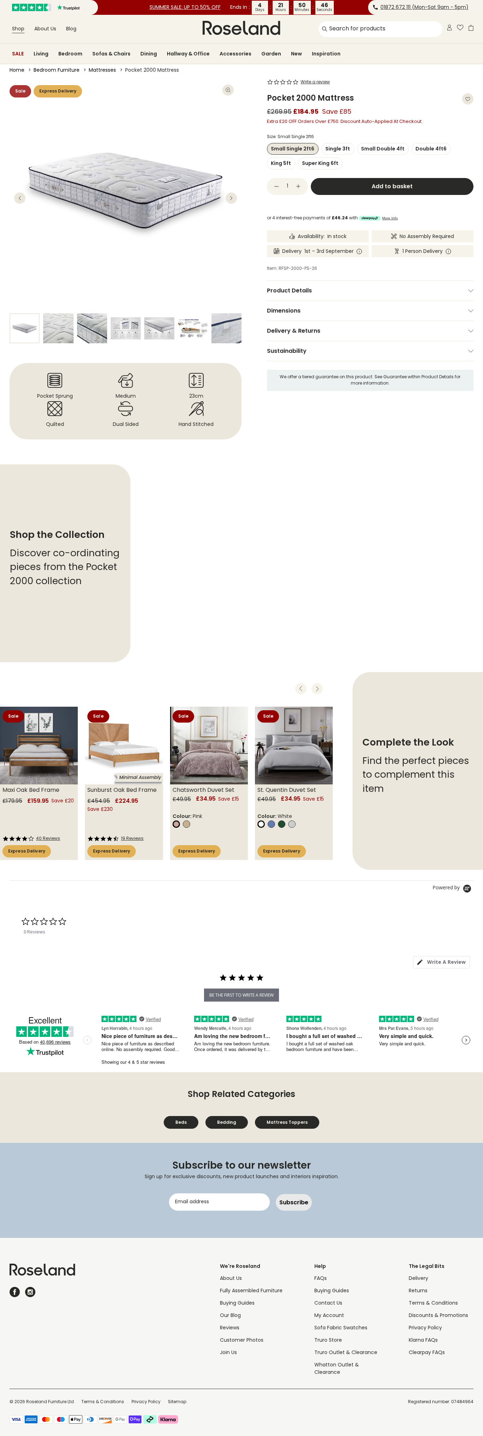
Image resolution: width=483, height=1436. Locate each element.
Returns (418, 1291)
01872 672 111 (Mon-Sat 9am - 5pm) (424, 7)
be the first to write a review (241, 995)
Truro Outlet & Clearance (345, 1352)
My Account (329, 1315)
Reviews (229, 1328)
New (296, 53)
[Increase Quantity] (298, 186)
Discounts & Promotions (438, 1315)
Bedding (226, 1122)
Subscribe (293, 1202)
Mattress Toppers (287, 1122)
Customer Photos (241, 1340)
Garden (271, 53)
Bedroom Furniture (57, 70)
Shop (18, 29)
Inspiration (326, 53)
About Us (45, 29)
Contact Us (328, 1303)
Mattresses (102, 70)
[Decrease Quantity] (276, 186)
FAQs (320, 1278)
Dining (148, 53)
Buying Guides (237, 1303)
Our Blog (230, 1315)
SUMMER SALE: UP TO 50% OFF (185, 7)
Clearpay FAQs (427, 1352)
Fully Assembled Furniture (251, 1291)
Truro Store (328, 1340)
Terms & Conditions (433, 1303)
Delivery (418, 1278)
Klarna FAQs (423, 1340)
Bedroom (70, 53)
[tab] (441, 962)
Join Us (228, 1352)
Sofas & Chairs (111, 53)
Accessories (235, 53)
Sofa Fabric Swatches (340, 1328)
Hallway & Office (188, 53)
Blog (71, 29)
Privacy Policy (425, 1328)
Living (41, 53)
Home (17, 70)
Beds (181, 1122)
